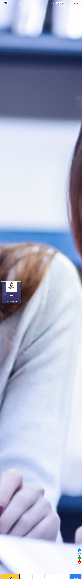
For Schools (28, 3)
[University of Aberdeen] (11, 286)
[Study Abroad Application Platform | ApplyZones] (6, 3)
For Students (18, 3)
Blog (45, 3)
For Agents (37, 3)
